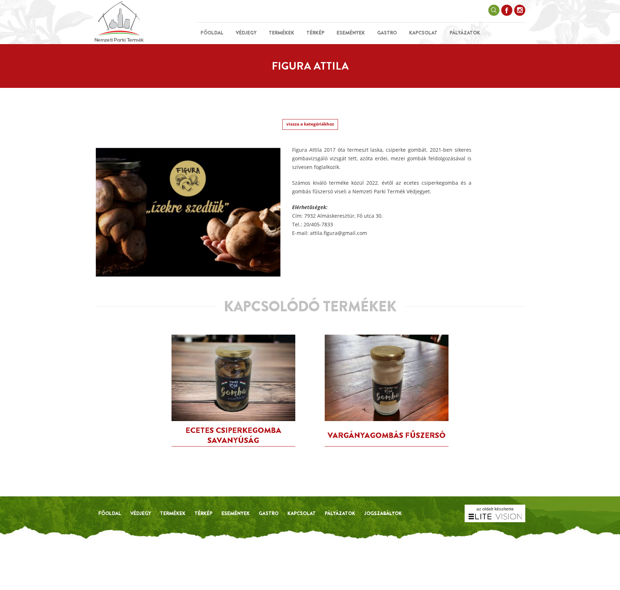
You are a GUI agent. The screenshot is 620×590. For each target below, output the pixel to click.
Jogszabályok (383, 513)
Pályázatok (465, 32)
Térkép (315, 32)
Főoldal (212, 32)
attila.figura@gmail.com (338, 233)
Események (351, 32)
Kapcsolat (423, 32)
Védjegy (246, 32)
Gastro (387, 32)
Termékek (281, 32)
